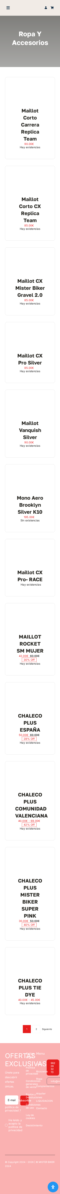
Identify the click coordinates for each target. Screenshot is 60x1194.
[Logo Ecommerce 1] (30, 6)
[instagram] (48, 1098)
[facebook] (48, 1091)
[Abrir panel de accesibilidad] (53, 1187)
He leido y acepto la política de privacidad (15, 1125)
